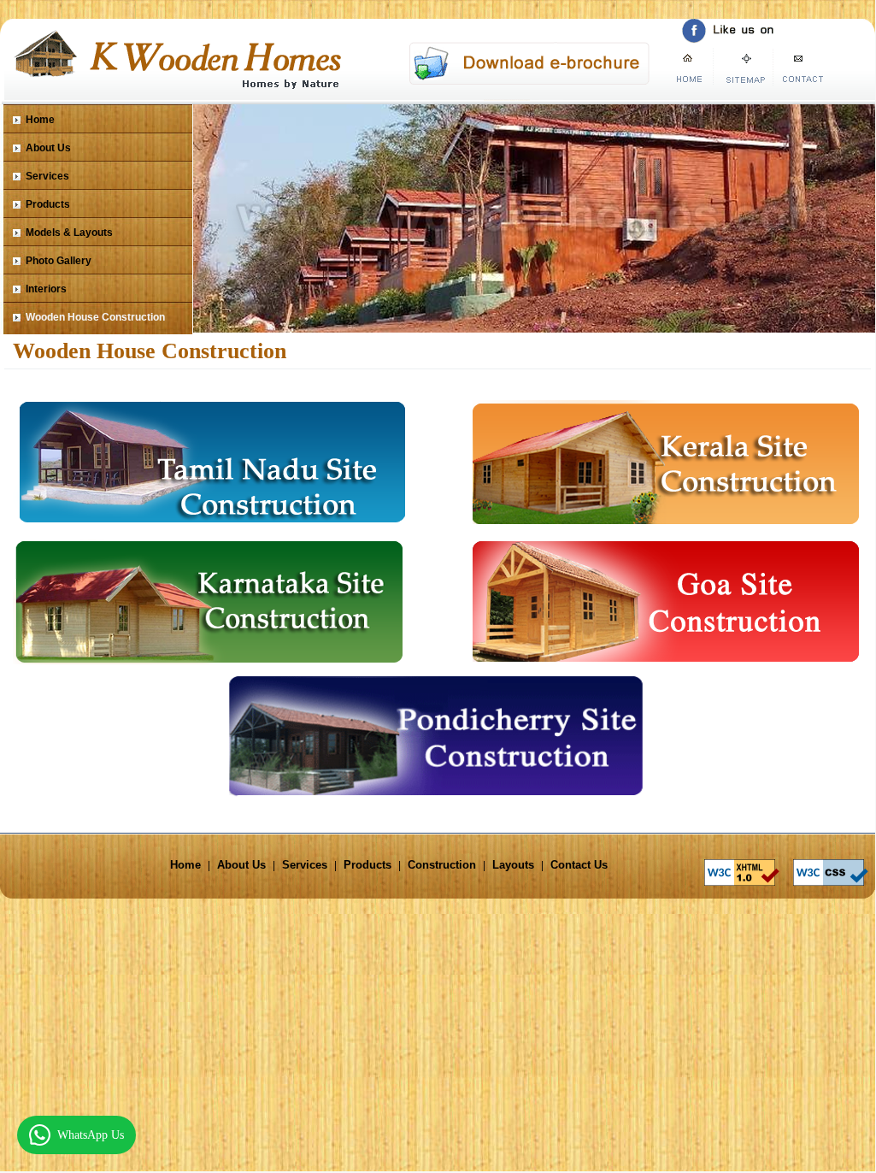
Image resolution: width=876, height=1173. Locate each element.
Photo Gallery (58, 261)
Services (47, 176)
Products (48, 204)
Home (40, 120)
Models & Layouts (69, 233)
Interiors (46, 289)
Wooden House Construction (95, 317)
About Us (48, 148)
